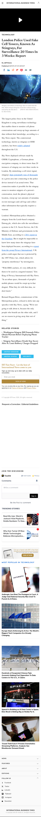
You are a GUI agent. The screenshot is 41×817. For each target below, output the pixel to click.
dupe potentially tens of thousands (24, 174)
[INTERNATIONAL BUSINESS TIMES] (21, 3)
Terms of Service (17, 388)
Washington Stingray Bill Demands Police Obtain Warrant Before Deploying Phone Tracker (20, 335)
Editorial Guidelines (30, 404)
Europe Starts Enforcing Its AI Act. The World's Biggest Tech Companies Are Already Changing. (20, 633)
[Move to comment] (30, 70)
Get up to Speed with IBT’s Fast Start (26, 550)
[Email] (26, 70)
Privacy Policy (31, 388)
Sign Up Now (27, 555)
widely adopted (23, 145)
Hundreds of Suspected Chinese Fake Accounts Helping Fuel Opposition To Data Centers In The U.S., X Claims (19, 675)
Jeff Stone (8, 63)
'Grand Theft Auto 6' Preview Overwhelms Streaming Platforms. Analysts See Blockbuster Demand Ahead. (18, 746)
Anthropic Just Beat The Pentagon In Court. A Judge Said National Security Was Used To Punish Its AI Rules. (20, 596)
